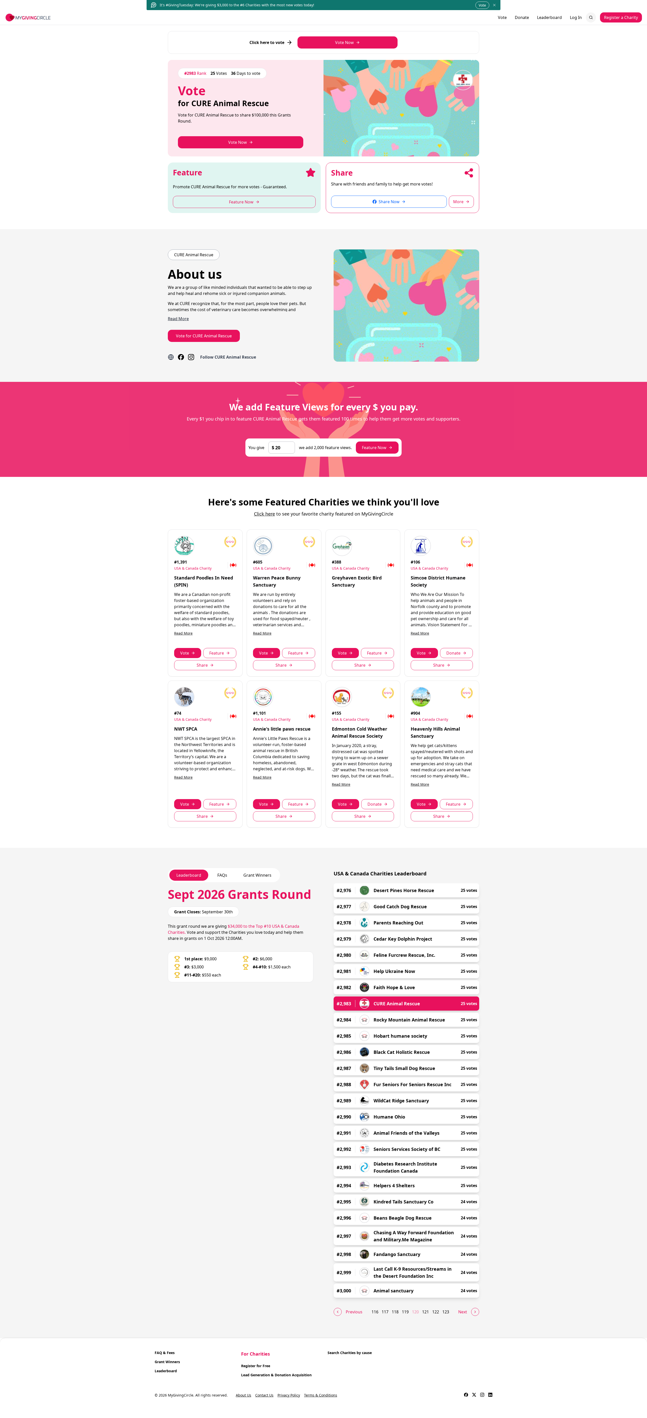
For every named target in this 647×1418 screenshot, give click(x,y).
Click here (264, 514)
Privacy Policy (289, 1395)
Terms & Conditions (320, 1395)
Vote (482, 5)
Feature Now (374, 447)
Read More (183, 633)
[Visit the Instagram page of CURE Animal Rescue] (191, 357)
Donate (522, 17)
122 (435, 1312)
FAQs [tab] (222, 875)
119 (405, 1312)
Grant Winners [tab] (257, 875)
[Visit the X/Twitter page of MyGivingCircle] (474, 1395)
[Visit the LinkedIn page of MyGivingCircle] (490, 1395)
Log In (576, 17)
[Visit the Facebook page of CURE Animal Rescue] (181, 357)
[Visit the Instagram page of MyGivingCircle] (482, 1395)
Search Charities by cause (350, 1352)
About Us (243, 1395)
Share (202, 665)
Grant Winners (167, 1361)
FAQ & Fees (165, 1352)
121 (425, 1312)
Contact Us (264, 1395)
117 (385, 1312)
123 (445, 1312)
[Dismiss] (494, 5)
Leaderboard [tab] (188, 875)
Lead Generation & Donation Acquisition (276, 1375)
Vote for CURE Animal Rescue (204, 336)
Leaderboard (549, 17)
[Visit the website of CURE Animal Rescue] (171, 357)
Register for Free (255, 1365)
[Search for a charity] (591, 17)
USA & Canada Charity (193, 568)
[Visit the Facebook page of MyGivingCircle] (466, 1395)
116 (375, 1312)
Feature (216, 653)
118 (395, 1312)
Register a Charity (621, 17)
